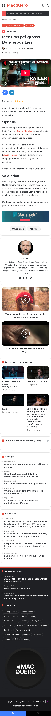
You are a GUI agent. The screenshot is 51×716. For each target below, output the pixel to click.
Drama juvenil (36, 621)
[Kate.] (13, 400)
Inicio (6, 19)
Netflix (13, 19)
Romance (37, 634)
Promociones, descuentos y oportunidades (25, 13)
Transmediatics (31, 706)
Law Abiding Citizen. (37, 381)
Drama (24, 621)
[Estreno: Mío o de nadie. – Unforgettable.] (13, 372)
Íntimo (26, 639)
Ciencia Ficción (27, 612)
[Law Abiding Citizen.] (38, 372)
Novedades (8, 630)
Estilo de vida (32, 625)
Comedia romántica (11, 621)
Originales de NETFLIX (13, 25)
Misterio (44, 625)
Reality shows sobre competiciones (17, 634)
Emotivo (20, 625)
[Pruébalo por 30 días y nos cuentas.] (25, 216)
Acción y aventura (10, 612)
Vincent (8, 48)
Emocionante (8, 625)
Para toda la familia (23, 630)
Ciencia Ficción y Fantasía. (14, 616)
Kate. (4, 409)
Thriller (34, 228)
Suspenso (18, 228)
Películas (29, 25)
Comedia (31, 616)
